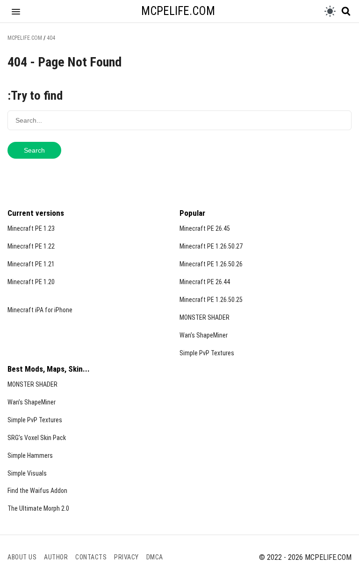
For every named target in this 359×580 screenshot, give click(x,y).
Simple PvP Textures (207, 353)
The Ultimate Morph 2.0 (38, 508)
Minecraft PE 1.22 (31, 246)
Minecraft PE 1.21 (31, 264)
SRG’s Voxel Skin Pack (36, 437)
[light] (330, 11)
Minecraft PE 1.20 (31, 282)
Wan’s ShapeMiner (204, 335)
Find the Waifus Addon (37, 490)
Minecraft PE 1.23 (31, 228)
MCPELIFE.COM (178, 11)
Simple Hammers (30, 455)
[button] (15, 11)
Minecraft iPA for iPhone (39, 310)
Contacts (91, 557)
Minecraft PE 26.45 (205, 228)
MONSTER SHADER (205, 317)
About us (21, 557)
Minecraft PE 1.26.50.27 (211, 246)
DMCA (154, 557)
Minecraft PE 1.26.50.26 (211, 264)
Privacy (126, 557)
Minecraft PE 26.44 (205, 282)
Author (56, 557)
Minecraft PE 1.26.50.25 (211, 299)
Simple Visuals (27, 473)
